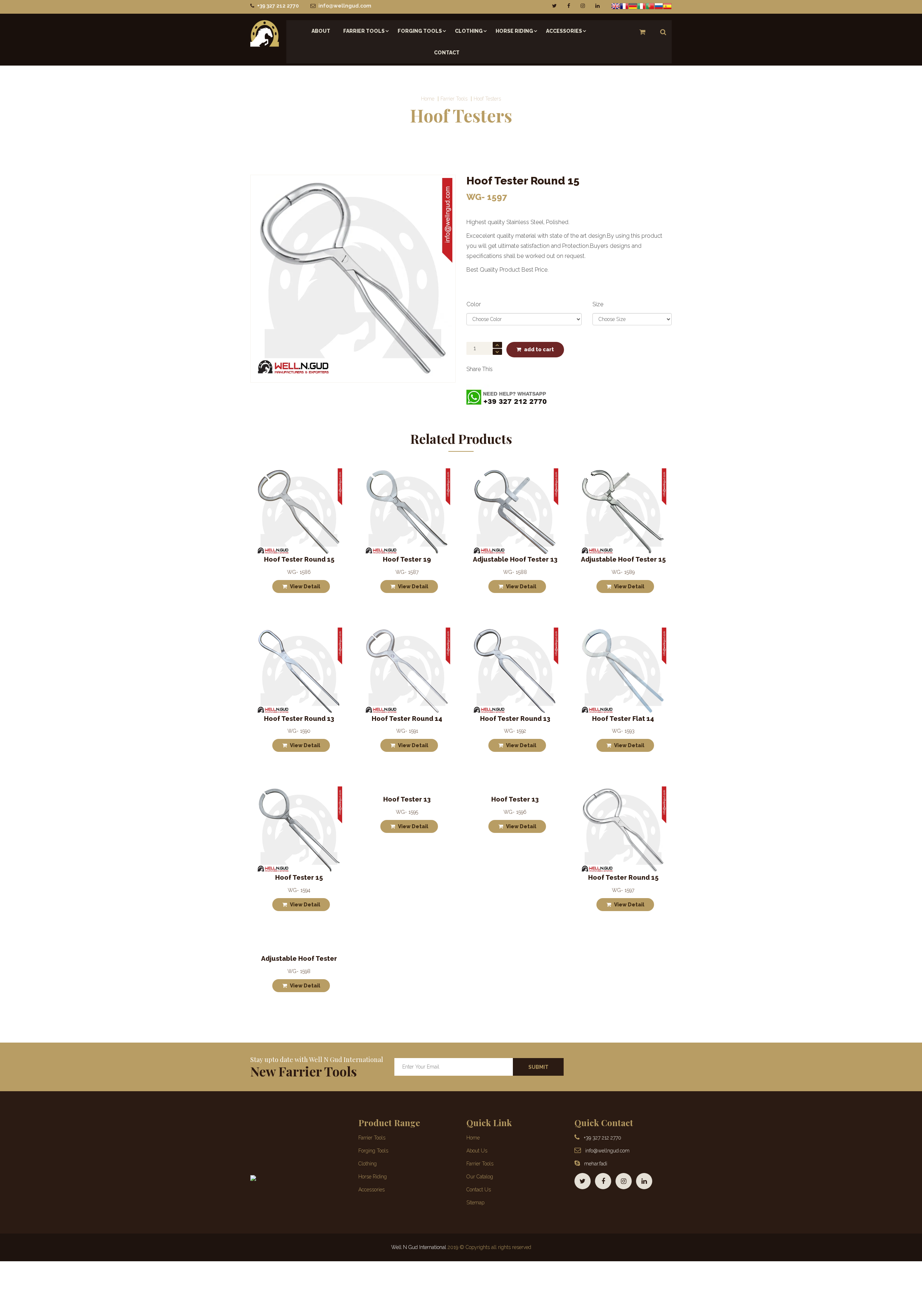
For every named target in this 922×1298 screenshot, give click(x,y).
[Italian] (641, 5)
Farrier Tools (364, 31)
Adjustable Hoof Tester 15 (623, 559)
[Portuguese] (650, 5)
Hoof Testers (487, 99)
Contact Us (478, 1189)
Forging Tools (420, 31)
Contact (447, 52)
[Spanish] (667, 5)
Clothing (469, 31)
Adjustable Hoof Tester (299, 958)
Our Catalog (479, 1176)
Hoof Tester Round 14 (407, 718)
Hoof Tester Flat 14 (623, 718)
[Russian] (658, 5)
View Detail (305, 586)
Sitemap (475, 1202)
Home (427, 99)
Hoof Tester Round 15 (299, 559)
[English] (615, 5)
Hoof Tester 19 (407, 559)
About (321, 31)
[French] (624, 5)
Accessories (564, 31)
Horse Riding (514, 31)
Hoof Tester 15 (299, 877)
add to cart (539, 349)
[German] (632, 5)
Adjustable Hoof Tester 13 (515, 559)
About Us (476, 1151)
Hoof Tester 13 (407, 799)
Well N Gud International (418, 1247)
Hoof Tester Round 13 (299, 718)
